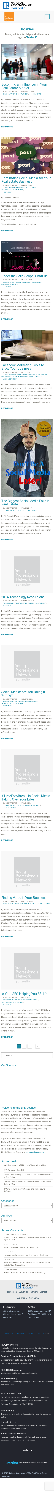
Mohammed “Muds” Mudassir (16, 1234)
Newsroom (12, 1292)
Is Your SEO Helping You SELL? (24, 994)
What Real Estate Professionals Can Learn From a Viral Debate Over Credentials (27, 1264)
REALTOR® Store (26, 1347)
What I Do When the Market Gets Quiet (21, 1248)
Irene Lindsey (10, 1269)
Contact (43, 1292)
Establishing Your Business (22, 375)
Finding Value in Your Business (23, 898)
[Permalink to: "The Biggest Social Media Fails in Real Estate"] (27, 458)
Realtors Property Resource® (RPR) (26, 1360)
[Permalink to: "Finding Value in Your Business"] (27, 872)
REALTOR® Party (27, 1381)
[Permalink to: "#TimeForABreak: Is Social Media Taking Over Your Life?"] (27, 770)
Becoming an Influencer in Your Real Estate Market (24, 86)
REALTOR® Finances (27, 904)
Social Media (23, 94)
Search (48, 3)
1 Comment (7, 192)
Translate (25, 1450)
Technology (16, 282)
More (47, 1333)
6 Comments (36, 94)
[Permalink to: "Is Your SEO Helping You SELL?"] (27, 968)
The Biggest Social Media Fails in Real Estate (25, 502)
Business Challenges (10, 904)
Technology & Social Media (12, 190)
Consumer (6, 188)
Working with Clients (9, 284)
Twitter (30, 1333)
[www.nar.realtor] (17, 5)
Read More (7, 126)
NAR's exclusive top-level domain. (34, 1463)
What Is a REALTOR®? (25, 1398)
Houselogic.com (24, 1425)
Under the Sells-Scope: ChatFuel (24, 276)
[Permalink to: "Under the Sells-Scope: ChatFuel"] (22, 256)
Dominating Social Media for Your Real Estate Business (26, 179)
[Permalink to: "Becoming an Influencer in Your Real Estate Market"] (27, 62)
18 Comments (33, 510)
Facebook (9, 1333)
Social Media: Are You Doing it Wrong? (23, 693)
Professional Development (13, 603)
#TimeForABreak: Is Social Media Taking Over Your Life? (25, 797)
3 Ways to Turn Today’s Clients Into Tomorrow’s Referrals (24, 1190)
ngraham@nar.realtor (35, 1152)
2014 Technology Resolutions (23, 597)
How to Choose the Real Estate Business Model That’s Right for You (27, 1183)
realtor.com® (26, 1413)
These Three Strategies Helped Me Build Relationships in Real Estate (27, 1176)
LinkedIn (20, 1333)
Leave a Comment (9, 379)
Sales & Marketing (9, 94)
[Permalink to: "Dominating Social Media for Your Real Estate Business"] (27, 155)
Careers (34, 1292)
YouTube (40, 1333)
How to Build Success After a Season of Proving (24, 1273)
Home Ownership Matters (24, 1436)
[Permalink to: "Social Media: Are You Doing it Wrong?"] (27, 666)
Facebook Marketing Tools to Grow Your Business (22, 367)
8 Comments (7, 706)
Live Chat (21, 1298)
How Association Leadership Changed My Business (26, 1255)
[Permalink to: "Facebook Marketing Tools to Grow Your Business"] (27, 345)
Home (27, 1285)
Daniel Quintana (11, 1252)
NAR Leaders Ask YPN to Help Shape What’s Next (25, 1165)
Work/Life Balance (32, 805)
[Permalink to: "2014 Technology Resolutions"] (27, 571)
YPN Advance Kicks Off (14, 1170)
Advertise (23, 1292)
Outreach (6, 282)
